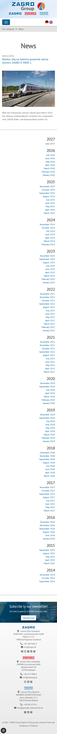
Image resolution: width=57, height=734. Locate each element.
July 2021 (50, 358)
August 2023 (49, 262)
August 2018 (49, 462)
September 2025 (47, 193)
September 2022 (47, 303)
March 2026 (49, 168)
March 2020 (49, 396)
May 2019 (50, 427)
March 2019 (49, 434)
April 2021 (50, 368)
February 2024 (48, 244)
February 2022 (48, 327)
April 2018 (50, 472)
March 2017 (49, 510)
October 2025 (48, 189)
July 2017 (50, 500)
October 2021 (48, 348)
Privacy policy (33, 722)
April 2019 (50, 431)
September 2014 (47, 581)
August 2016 (49, 532)
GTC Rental (33, 725)
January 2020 (49, 403)
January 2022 (49, 330)
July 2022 (50, 310)
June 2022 (50, 313)
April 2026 (50, 165)
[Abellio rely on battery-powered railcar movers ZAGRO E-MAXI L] (28, 88)
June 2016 (50, 535)
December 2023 (47, 255)
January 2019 (49, 441)
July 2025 (50, 199)
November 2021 (47, 345)
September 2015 (47, 550)
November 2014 (47, 574)
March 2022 (49, 323)
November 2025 (47, 186)
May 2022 (50, 317)
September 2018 (47, 459)
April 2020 (50, 393)
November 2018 (47, 455)
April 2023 (50, 272)
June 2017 (50, 504)
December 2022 (47, 293)
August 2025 (49, 196)
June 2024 (50, 234)
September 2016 (47, 528)
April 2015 (50, 560)
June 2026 (50, 158)
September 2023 (47, 259)
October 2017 (48, 490)
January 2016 (49, 538)
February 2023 (48, 279)
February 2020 (48, 399)
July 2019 (50, 421)
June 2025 (50, 203)
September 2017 (47, 494)
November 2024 (47, 224)
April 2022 (50, 320)
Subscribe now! (28, 617)
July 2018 (50, 465)
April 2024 (50, 237)
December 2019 (47, 414)
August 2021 (49, 355)
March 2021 (49, 371)
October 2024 (48, 227)
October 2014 (48, 578)
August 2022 (49, 307)
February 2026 (48, 171)
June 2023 (50, 269)
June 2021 (50, 361)
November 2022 (47, 297)
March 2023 (49, 275)
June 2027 (50, 143)
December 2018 (47, 452)
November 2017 (47, 487)
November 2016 (47, 525)
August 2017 (49, 497)
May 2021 (50, 365)
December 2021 (47, 341)
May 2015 (50, 556)
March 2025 (49, 213)
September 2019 (47, 417)
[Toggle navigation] (6, 22)
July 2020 (50, 389)
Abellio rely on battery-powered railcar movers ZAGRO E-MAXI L (25, 60)
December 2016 (47, 522)
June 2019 (50, 424)
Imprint (24, 722)
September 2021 (47, 351)
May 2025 (50, 206)
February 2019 (48, 437)
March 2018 (49, 475)
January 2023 (49, 282)
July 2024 (50, 231)
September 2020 (47, 386)
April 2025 (50, 209)
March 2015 (49, 563)
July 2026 (50, 155)
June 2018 (50, 469)
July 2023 (50, 265)
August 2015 (49, 553)
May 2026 (50, 161)
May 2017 (50, 507)
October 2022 (48, 300)
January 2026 (49, 175)
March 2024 (49, 241)
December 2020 (47, 383)
